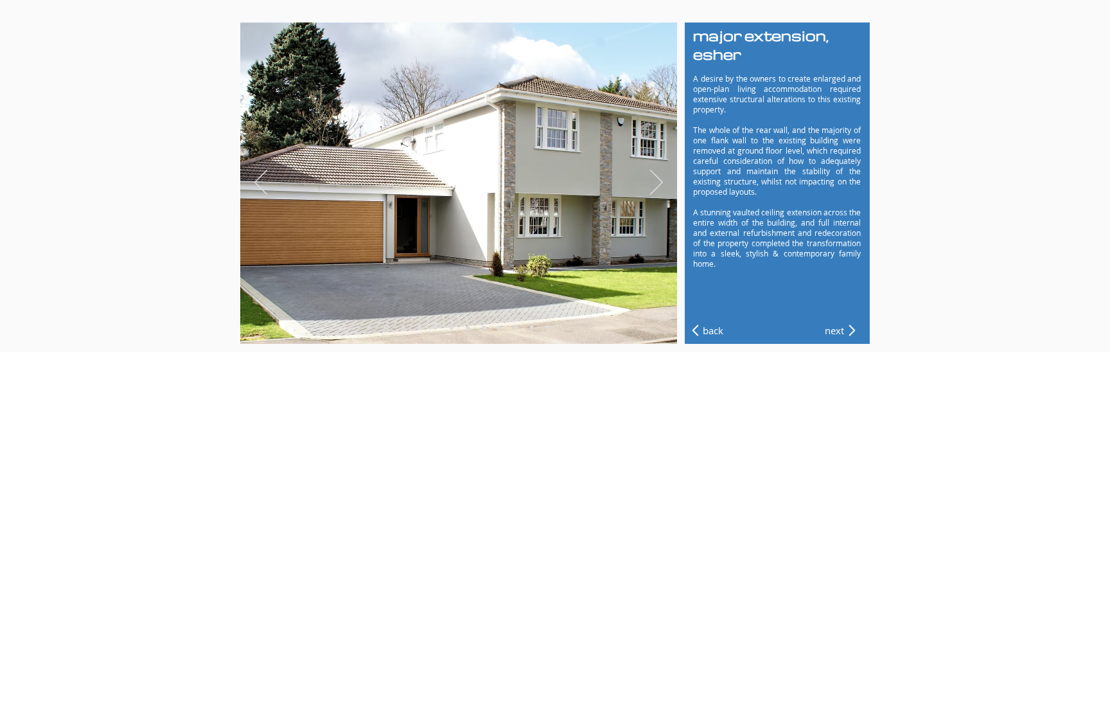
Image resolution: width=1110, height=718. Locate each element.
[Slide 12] (548, 327)
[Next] (656, 183)
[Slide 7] (468, 327)
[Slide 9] (500, 327)
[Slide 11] (532, 327)
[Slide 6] (452, 327)
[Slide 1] (369, 327)
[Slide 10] (516, 327)
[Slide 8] (484, 327)
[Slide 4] (419, 327)
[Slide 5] (435, 327)
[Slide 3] (402, 327)
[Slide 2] (385, 327)
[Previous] (260, 183)
